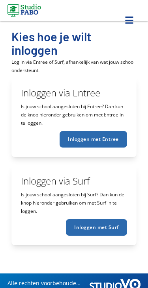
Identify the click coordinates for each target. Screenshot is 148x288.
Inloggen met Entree (93, 139)
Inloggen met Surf (96, 227)
